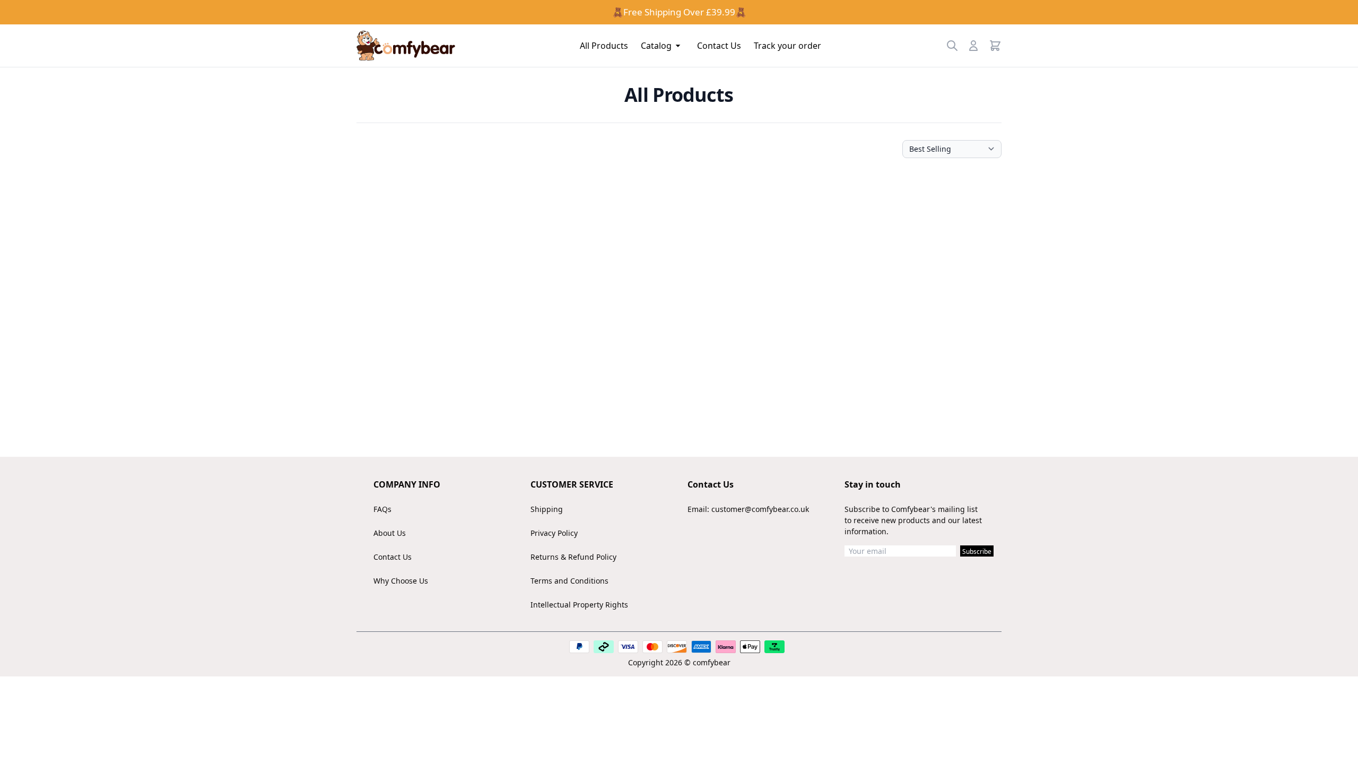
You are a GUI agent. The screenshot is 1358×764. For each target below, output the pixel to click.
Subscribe (976, 551)
